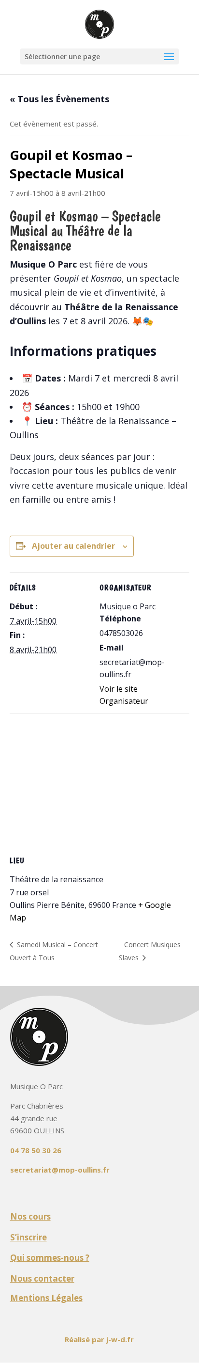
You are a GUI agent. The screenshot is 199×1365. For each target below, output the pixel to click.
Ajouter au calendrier (73, 545)
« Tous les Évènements (59, 99)
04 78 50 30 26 (35, 1150)
